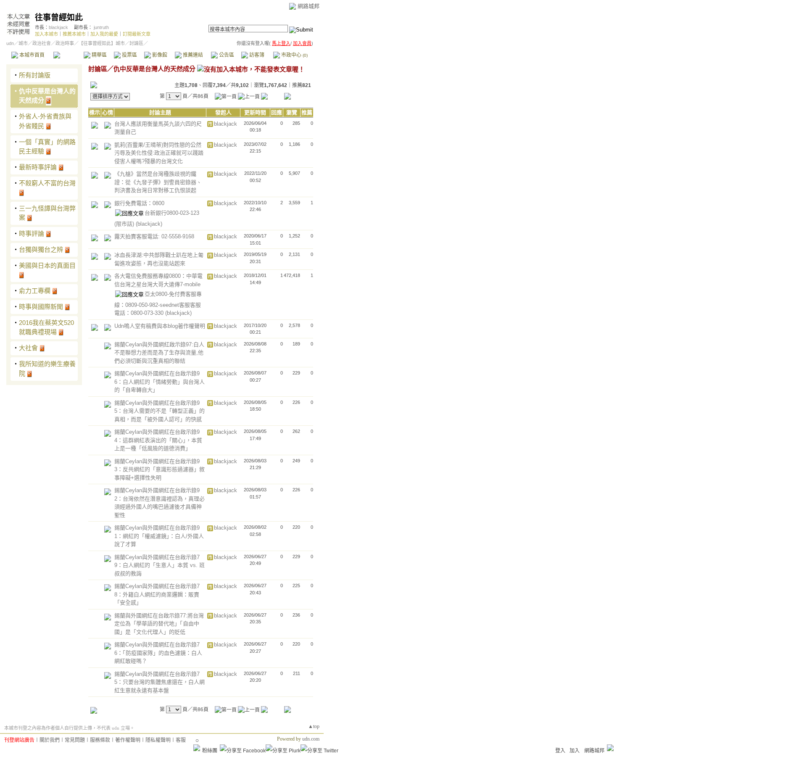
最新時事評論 (38, 167)
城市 (23, 43)
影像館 (159, 55)
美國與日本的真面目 (47, 265)
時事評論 (31, 233)
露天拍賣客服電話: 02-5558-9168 (154, 236)
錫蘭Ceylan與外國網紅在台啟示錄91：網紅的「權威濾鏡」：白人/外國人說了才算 (159, 536)
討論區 (68, 55)
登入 (560, 751)
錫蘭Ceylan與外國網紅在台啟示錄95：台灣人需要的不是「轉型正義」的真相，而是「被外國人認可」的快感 (159, 411)
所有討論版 (34, 75)
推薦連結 (192, 55)
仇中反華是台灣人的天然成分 (154, 68)
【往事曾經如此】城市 (102, 43)
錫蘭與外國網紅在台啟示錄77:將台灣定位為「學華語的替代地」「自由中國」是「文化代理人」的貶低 (159, 623)
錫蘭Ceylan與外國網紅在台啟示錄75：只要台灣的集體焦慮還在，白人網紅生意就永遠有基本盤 (159, 682)
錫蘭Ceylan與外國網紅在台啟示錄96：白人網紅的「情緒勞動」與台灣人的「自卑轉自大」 (159, 381)
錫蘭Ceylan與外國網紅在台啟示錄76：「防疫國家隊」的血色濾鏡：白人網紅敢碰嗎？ (158, 652)
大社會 (28, 347)
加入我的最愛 (104, 34)
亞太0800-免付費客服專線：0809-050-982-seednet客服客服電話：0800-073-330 (158, 303)
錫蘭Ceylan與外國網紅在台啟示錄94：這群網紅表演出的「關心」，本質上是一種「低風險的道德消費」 (158, 440)
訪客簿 (256, 55)
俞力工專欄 (34, 290)
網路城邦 (308, 6)
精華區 (98, 55)
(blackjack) (149, 224)
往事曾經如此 (59, 17)
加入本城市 (46, 34)
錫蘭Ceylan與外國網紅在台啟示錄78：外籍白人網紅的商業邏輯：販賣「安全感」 (157, 594)
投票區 (129, 55)
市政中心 (294, 55)
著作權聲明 (127, 740)
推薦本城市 (74, 34)
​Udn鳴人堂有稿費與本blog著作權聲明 (159, 326)
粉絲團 (209, 751)
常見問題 (75, 740)
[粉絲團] (196, 747)
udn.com (310, 739)
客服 (181, 740)
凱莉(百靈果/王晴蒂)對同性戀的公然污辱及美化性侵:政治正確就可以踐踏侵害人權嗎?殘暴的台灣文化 (158, 153)
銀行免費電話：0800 (139, 203)
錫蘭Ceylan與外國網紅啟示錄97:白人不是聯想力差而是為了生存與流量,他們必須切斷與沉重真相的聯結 (159, 352)
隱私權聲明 (158, 740)
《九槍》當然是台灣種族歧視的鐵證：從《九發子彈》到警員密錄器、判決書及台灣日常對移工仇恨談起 (158, 182)
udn (10, 43)
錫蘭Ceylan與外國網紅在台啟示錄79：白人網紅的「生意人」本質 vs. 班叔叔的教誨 (159, 565)
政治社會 (41, 43)
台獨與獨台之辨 (41, 249)
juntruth (101, 27)
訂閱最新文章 (136, 34)
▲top (313, 726)
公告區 (226, 55)
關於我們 (50, 740)
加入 (575, 751)
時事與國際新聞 (41, 306)
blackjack (58, 27)
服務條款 (100, 740)
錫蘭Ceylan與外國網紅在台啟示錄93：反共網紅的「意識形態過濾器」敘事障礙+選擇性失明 (159, 469)
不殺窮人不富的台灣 (47, 183)
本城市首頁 (31, 55)
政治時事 (64, 43)
